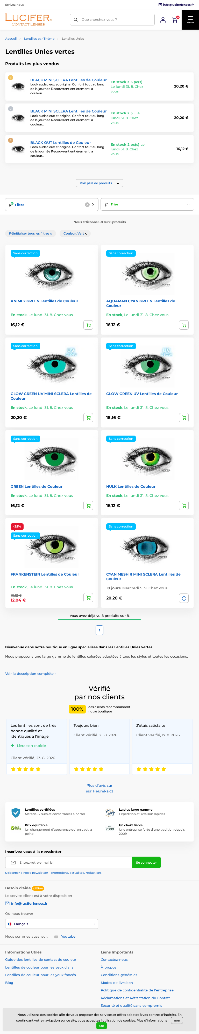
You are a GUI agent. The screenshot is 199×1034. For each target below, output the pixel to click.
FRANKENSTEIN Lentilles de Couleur (45, 574)
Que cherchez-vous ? (99, 19)
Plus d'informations (152, 1020)
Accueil (11, 39)
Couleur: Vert (74, 233)
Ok (101, 1026)
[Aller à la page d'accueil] (28, 20)
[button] (190, 20)
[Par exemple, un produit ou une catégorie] (76, 19)
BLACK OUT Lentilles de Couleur (60, 142)
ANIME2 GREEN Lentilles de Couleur (44, 301)
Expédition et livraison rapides (142, 814)
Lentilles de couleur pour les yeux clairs (39, 967)
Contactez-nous (114, 959)
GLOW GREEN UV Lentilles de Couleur (142, 393)
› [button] (30, 673)
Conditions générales (119, 975)
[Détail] (183, 598)
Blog (9, 982)
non (177, 1020)
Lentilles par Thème (39, 39)
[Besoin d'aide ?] (163, 19)
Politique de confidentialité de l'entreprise (137, 990)
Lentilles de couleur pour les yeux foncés (40, 975)
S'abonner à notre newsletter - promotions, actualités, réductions (53, 873)
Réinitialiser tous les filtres (29, 233)
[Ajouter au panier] (88, 325)
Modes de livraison (117, 982)
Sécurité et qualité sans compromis (131, 1005)
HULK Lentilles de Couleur (130, 486)
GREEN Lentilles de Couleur (36, 486)
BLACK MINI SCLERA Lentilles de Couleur (68, 80)
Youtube (68, 936)
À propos (108, 967)
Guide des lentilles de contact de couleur (40, 959)
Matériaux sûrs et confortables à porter (55, 814)
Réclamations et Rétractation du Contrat (135, 998)
